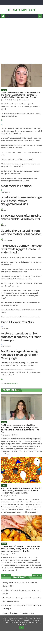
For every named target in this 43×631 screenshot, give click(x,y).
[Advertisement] (21, 41)
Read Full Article (11, 384)
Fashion (4, 90)
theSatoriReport (21, 10)
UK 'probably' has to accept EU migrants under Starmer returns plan (22, 607)
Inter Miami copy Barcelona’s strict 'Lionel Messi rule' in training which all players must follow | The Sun (37, 575)
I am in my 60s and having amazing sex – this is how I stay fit (21, 592)
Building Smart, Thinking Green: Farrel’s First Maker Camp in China (20, 584)
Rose (14, 100)
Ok (21, 627)
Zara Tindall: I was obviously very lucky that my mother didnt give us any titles (22, 599)
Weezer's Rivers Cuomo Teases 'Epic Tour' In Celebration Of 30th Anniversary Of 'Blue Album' (19, 614)
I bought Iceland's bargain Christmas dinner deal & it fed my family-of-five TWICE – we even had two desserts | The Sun (20, 548)
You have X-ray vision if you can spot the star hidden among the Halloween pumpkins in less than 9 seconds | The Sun (21, 490)
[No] (41, 623)
